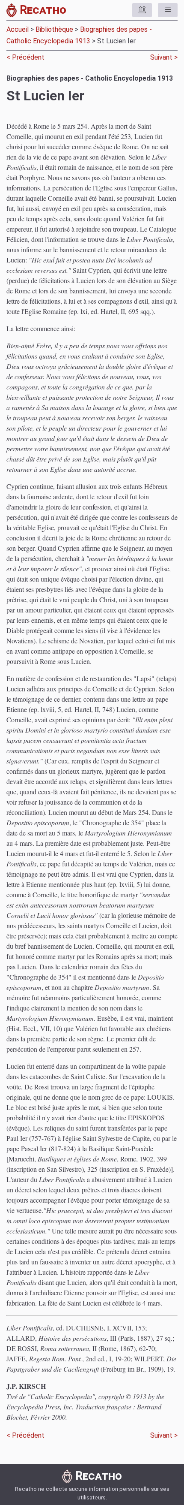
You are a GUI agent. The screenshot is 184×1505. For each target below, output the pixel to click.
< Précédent (26, 57)
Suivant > (163, 57)
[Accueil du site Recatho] (13, 12)
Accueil (17, 29)
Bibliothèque (54, 29)
